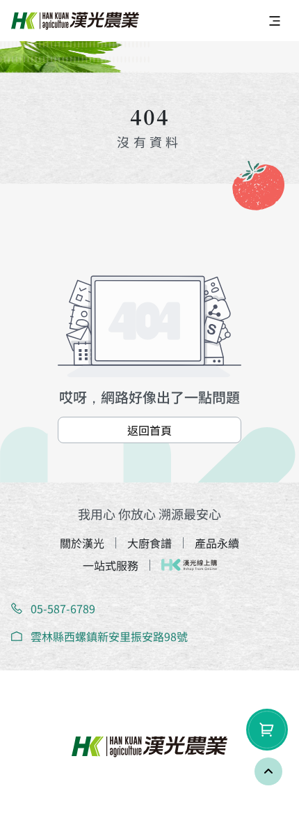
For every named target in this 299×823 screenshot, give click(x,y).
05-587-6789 (63, 608)
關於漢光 (82, 542)
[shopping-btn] (267, 730)
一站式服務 (110, 565)
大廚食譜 (149, 542)
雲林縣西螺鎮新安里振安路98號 (109, 636)
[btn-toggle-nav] (274, 21)
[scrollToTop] (268, 771)
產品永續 (217, 542)
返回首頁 (149, 430)
